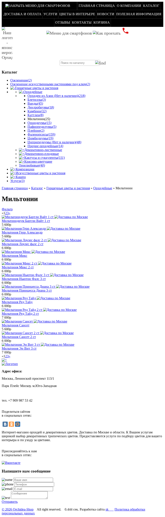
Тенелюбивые (32, 165)
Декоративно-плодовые (41, 154)
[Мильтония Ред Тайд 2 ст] (39, 310)
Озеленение (21, 80)
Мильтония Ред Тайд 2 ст (20, 313)
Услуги (50, 14)
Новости (105, 14)
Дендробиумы (41, 107)
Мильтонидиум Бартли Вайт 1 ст (26, 221)
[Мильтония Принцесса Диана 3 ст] (46, 286)
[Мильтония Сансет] (34, 321)
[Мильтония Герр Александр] (41, 228)
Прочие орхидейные (45, 146)
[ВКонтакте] (5, 424)
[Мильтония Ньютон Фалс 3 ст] (43, 275)
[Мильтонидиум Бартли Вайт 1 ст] (45, 217)
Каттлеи (35, 115)
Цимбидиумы (40, 138)
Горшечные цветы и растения (36, 88)
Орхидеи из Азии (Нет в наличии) (56, 96)
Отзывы (62, 22)
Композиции (25, 169)
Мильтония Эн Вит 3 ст (19, 348)
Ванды (35, 103)
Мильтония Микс (14, 255)
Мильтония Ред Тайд (17, 302)
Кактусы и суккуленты (44, 157)
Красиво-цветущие (38, 161)
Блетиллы (37, 99)
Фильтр (7, 209)
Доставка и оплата (22, 14)
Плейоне (36, 130)
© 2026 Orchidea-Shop (18, 509)
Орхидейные (32, 92)
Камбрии (37, 111)
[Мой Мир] (17, 424)
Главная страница (97, 6)
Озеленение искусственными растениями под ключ (50, 84)
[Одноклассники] (11, 424)
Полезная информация (138, 14)
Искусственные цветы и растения (40, 173)
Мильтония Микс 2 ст (18, 267)
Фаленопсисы (41, 134)
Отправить (10, 501)
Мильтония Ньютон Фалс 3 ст (24, 279)
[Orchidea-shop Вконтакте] (11, 463)
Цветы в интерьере (77, 14)
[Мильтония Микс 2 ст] (37, 263)
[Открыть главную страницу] (7, 43)
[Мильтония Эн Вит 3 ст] (38, 344)
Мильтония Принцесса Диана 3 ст (27, 290)
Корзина (101, 22)
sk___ (109, 509)
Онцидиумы (39, 123)
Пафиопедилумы (42, 126)
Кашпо (21, 177)
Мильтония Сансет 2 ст (19, 337)
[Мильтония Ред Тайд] (36, 298)
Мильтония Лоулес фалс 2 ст (22, 244)
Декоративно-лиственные (43, 150)
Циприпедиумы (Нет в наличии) (54, 142)
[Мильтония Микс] (33, 252)
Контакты (82, 22)
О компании (129, 6)
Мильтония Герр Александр (22, 232)
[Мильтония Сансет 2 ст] (38, 333)
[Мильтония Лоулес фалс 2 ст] (41, 240)
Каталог (151, 6)
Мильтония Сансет (15, 325)
